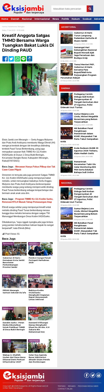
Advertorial (12, 27)
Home (4, 19)
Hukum (76, 19)
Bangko (21, 27)
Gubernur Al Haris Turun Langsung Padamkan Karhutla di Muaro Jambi (85, 37)
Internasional (42, 19)
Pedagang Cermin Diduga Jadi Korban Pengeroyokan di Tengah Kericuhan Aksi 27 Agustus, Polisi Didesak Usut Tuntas (79, 101)
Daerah (15, 19)
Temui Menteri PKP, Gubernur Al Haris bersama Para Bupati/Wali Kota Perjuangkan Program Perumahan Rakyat (78, 71)
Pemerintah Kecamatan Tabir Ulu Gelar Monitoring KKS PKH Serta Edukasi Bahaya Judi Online (85, 167)
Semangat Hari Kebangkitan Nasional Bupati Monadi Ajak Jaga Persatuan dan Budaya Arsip (85, 52)
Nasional (27, 19)
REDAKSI (72, 386)
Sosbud (87, 19)
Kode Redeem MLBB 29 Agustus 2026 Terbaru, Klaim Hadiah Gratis (86, 151)
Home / (5, 27)
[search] (90, 8)
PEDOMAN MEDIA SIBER (88, 386)
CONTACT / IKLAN (65, 389)
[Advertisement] (28, 118)
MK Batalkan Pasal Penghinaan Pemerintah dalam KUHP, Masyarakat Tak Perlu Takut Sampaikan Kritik (79, 135)
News (56, 19)
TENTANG (62, 386)
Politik (65, 19)
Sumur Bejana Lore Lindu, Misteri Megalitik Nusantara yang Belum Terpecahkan (86, 118)
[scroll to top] (98, 388)
